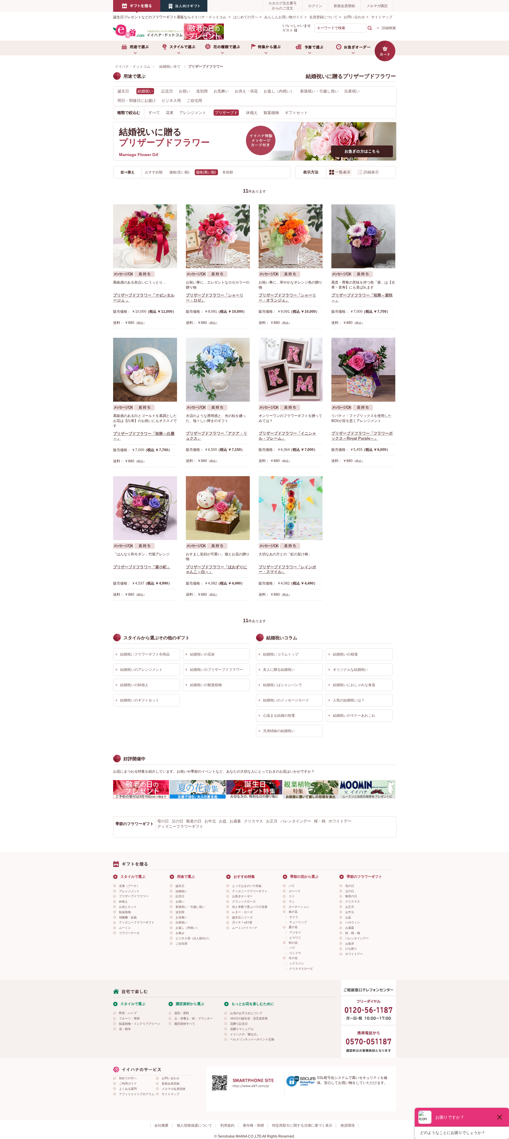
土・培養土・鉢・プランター (193, 1018)
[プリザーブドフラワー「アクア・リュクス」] (218, 370)
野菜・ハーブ (128, 1013)
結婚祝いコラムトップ (280, 654)
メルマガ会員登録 (173, 1088)
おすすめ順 (154, 172)
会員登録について (323, 17)
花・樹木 (125, 1029)
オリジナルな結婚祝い (350, 670)
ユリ (292, 896)
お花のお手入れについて (246, 1013)
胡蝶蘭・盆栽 (128, 917)
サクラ (293, 917)
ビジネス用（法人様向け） (193, 938)
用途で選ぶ (135, 48)
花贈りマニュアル (242, 1029)
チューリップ (298, 922)
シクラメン (296, 963)
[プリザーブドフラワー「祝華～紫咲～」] (363, 236)
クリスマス (253, 821)
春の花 (293, 911)
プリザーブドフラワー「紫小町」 (142, 567)
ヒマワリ (295, 937)
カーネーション (299, 906)
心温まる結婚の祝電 (279, 715)
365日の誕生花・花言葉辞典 (249, 1018)
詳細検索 (389, 28)
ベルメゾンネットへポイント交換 (252, 1039)
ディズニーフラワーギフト (180, 826)
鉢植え (252, 112)
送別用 (202, 91)
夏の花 (293, 927)
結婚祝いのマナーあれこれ (354, 715)
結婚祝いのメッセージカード (286, 700)
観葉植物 (271, 112)
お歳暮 (235, 821)
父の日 (177, 821)
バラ (292, 886)
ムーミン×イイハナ (244, 927)
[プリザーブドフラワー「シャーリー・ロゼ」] (218, 236)
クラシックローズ (244, 901)
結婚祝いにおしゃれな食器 (354, 685)
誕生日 (123, 91)
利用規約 (227, 1125)
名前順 (227, 172)
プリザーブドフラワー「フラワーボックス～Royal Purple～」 (362, 436)
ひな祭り (351, 948)
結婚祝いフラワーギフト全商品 (145, 654)
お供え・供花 (246, 91)
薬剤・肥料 (181, 1013)
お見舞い (221, 91)
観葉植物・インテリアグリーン (139, 1023)
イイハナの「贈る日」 (245, 1034)
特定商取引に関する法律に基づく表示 (302, 1125)
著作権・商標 (253, 1125)
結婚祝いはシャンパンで (282, 685)
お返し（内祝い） (279, 91)
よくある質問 (128, 1088)
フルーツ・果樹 (129, 1018)
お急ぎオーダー (353, 48)
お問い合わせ (354, 17)
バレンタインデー (295, 821)
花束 (169, 112)
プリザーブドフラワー (133, 896)
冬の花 (293, 958)
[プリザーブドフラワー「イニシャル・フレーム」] (291, 370)
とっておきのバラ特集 (247, 886)
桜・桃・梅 (352, 933)
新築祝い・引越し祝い (319, 91)
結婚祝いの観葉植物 (206, 685)
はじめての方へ (245, 17)
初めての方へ (128, 1078)
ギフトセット (296, 112)
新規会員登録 (344, 6)
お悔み (180, 933)
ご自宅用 (194, 100)
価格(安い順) (179, 172)
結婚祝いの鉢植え (134, 685)
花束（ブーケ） (129, 886)
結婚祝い (181, 891)
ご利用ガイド (128, 1083)
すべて (154, 112)
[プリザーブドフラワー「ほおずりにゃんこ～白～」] (218, 508)
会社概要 (161, 1125)
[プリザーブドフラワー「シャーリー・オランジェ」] (291, 236)
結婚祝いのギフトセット (139, 700)
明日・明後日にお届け (137, 100)
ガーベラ (294, 891)
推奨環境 (348, 1125)
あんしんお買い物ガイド (283, 17)
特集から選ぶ (265, 48)
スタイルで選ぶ (178, 48)
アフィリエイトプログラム (136, 1094)
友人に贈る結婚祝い (279, 670)
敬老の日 (193, 821)
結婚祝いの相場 (345, 654)
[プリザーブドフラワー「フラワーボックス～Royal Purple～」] (363, 370)
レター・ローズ (242, 912)
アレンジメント (192, 112)
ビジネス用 (171, 100)
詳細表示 (371, 172)
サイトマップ (381, 17)
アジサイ (295, 932)
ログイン (315, 6)
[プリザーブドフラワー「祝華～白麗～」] (145, 370)
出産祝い (352, 91)
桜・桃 (319, 821)
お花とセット (128, 906)
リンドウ (295, 953)
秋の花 (293, 942)
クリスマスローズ (301, 968)
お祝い (184, 91)
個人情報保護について (194, 1125)
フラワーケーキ (129, 933)
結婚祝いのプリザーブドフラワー (216, 670)
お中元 (210, 821)
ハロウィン (352, 922)
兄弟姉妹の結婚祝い (279, 731)
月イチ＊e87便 (242, 922)
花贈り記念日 (239, 1023)
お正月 (271, 821)
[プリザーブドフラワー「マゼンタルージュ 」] (145, 236)
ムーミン (125, 927)
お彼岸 (349, 943)
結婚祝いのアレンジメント (141, 670)
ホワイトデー (339, 821)
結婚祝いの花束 (202, 654)
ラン (292, 901)
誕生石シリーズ (242, 917)
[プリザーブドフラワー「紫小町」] (145, 508)
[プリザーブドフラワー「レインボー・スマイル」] (291, 508)
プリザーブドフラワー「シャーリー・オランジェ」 (287, 297)
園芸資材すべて (184, 1023)
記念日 (167, 91)
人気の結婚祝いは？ (349, 700)
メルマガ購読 (377, 6)
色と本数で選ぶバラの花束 (249, 906)
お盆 (223, 821)
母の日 (163, 821)
